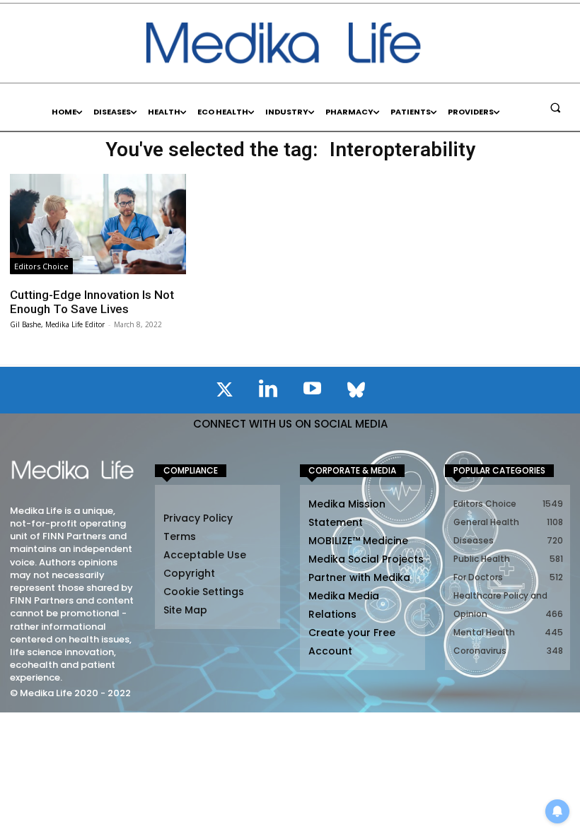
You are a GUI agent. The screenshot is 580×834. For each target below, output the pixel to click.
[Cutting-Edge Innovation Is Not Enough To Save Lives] (98, 224)
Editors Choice (41, 266)
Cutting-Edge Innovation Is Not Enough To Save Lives (92, 302)
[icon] (224, 392)
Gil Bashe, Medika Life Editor (57, 324)
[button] (555, 107)
